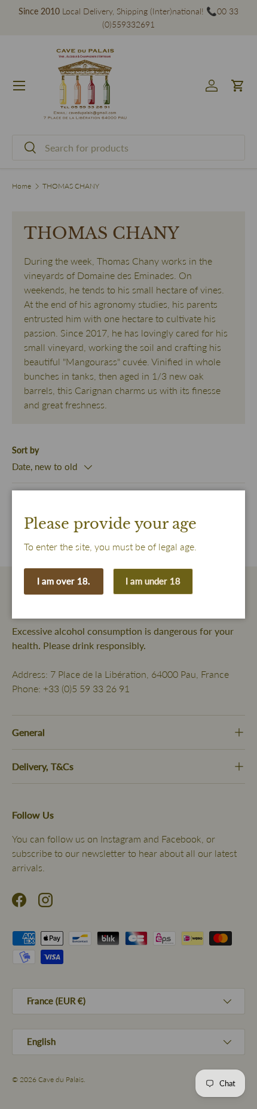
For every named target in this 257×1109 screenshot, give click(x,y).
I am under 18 (153, 580)
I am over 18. (63, 580)
